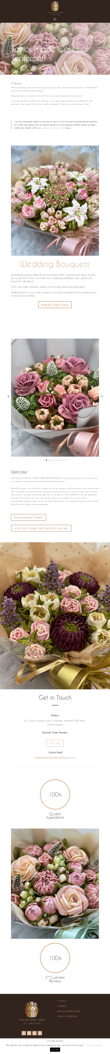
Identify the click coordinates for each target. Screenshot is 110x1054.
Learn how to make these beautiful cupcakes (41, 528)
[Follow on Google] (34, 1033)
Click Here (55, 743)
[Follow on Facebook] (24, 1033)
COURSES (61, 1006)
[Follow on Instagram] (29, 1033)
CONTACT (62, 1001)
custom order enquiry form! (53, 128)
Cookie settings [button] (94, 1045)
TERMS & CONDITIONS (67, 1016)
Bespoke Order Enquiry (55, 304)
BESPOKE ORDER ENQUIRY (69, 1011)
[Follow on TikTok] (40, 1033)
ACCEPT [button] (55, 1050)
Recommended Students (28, 517)
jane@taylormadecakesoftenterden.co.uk (55, 757)
